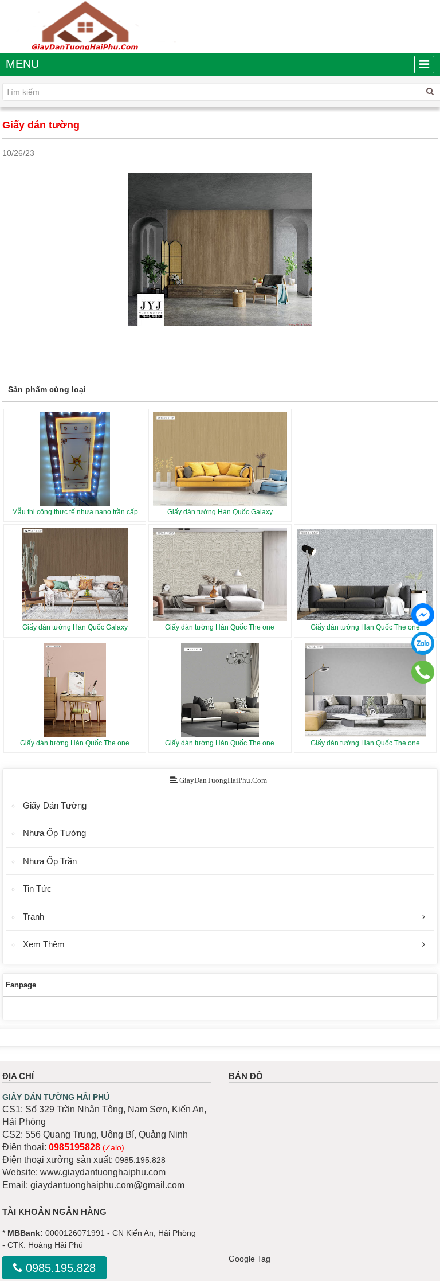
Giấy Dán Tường (55, 805)
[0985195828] (423, 672)
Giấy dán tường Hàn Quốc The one (219, 627)
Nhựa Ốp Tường (54, 833)
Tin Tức (37, 888)
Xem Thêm (44, 944)
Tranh (33, 916)
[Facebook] (422, 614)
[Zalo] (422, 643)
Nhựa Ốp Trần (50, 861)
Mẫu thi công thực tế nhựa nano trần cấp (75, 512)
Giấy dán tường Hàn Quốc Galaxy (220, 512)
